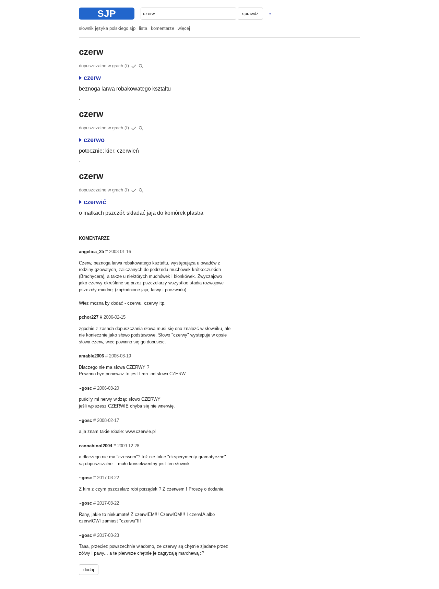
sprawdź (250, 13)
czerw (92, 77)
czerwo (94, 140)
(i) (126, 65)
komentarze (162, 28)
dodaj (88, 569)
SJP (106, 13)
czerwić (95, 202)
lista (143, 28)
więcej (184, 28)
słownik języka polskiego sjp (107, 28)
